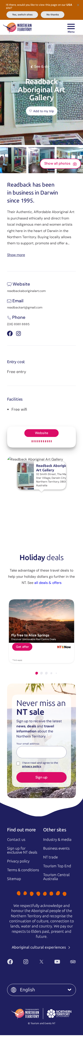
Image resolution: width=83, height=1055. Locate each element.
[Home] (17, 27)
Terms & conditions (23, 870)
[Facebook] (10, 961)
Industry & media (57, 839)
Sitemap (14, 879)
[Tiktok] (46, 969)
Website (41, 433)
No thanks (52, 14)
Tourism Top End (57, 866)
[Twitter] (41, 961)
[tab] (36, 673)
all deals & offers (48, 582)
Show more (16, 255)
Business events (56, 848)
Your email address (27, 743)
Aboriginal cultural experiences (39, 947)
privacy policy (31, 766)
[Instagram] (26, 961)
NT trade (50, 857)
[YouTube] (57, 961)
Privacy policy (18, 861)
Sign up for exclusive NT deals (22, 850)
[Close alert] (78, 5)
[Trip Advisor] (73, 961)
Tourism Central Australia (56, 877)
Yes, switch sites (22, 14)
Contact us (16, 839)
